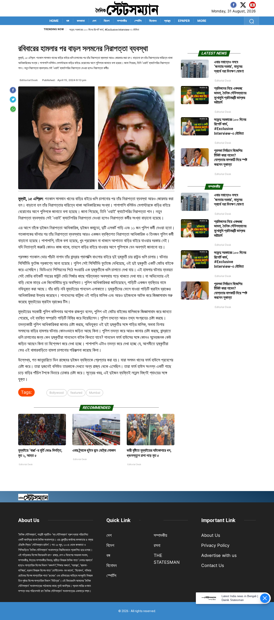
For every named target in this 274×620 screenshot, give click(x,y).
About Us (28, 520)
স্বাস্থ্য (167, 20)
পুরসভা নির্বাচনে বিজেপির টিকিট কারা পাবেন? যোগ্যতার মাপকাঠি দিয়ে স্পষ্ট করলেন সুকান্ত (230, 157)
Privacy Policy (215, 545)
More (201, 20)
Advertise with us (219, 555)
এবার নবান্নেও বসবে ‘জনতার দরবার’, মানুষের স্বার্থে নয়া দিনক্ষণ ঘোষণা (229, 66)
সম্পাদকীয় (122, 20)
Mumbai (94, 392)
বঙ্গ (67, 20)
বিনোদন (152, 20)
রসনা (157, 545)
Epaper (184, 20)
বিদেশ (106, 20)
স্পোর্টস (137, 20)
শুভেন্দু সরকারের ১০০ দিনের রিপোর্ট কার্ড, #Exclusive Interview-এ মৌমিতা (104, 29)
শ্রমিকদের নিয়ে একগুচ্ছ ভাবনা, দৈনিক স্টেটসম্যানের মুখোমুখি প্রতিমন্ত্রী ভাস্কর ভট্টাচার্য (230, 95)
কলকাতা (81, 20)
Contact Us (212, 565)
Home (54, 20)
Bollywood (56, 392)
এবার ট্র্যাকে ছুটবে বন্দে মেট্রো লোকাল (94, 450)
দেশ (94, 20)
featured (76, 392)
